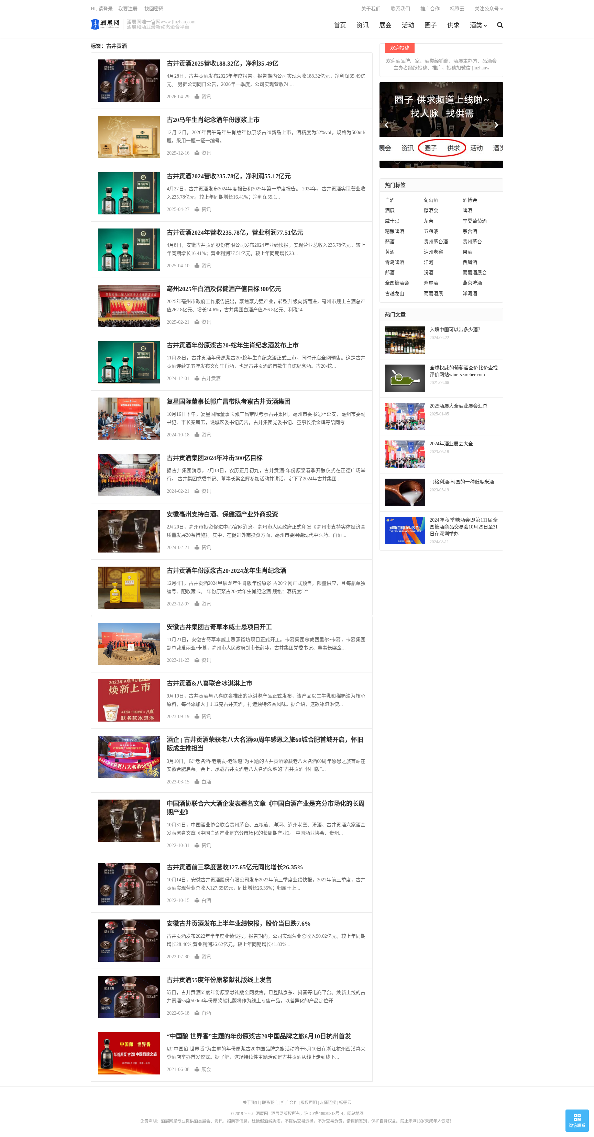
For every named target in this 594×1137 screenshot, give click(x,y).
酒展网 (105, 24)
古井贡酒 (211, 378)
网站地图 (355, 1113)
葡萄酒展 (433, 293)
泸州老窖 (433, 252)
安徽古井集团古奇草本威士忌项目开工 (219, 627)
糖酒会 (431, 210)
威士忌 (392, 221)
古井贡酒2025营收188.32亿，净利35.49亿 (222, 63)
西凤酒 (470, 262)
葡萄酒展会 (475, 272)
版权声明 (308, 1102)
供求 (453, 25)
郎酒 (390, 272)
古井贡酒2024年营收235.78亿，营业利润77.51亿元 (235, 232)
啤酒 (467, 210)
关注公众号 (487, 8)
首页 (340, 25)
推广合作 (430, 8)
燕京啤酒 (472, 283)
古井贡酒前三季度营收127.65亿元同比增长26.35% (235, 867)
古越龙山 (394, 293)
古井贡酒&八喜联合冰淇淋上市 (209, 683)
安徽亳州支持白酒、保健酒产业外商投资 (222, 514)
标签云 (457, 8)
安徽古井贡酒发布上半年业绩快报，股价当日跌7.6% (239, 923)
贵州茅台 (472, 241)
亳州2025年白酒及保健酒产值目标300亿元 (224, 289)
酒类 (476, 25)
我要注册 (128, 8)
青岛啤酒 (394, 262)
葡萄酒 (431, 200)
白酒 (206, 781)
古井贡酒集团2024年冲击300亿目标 (215, 458)
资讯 (362, 25)
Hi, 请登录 (102, 8)
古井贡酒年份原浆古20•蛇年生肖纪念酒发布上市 (233, 345)
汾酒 (428, 272)
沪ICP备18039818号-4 (323, 1113)
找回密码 (154, 8)
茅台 (428, 221)
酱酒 (390, 241)
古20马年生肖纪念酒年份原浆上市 (213, 119)
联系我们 (400, 8)
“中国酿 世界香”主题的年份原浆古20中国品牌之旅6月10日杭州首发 (259, 1036)
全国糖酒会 (397, 283)
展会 (385, 25)
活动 (408, 25)
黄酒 (390, 252)
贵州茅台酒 (436, 241)
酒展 (390, 210)
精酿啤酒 (394, 231)
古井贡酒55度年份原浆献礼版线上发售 (219, 980)
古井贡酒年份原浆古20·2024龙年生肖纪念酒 (226, 570)
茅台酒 (470, 231)
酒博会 (470, 200)
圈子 (431, 25)
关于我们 (371, 8)
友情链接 (328, 1102)
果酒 (467, 252)
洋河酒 (470, 293)
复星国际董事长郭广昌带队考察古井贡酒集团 (228, 401)
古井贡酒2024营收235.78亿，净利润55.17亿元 (229, 176)
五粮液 (431, 231)
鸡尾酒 (431, 283)
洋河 (428, 262)
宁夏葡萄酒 (475, 221)
